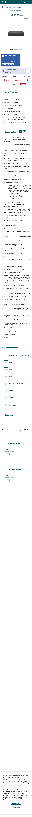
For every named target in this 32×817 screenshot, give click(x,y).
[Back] (26, 445)
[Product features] (20, 131)
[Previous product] (2, 33)
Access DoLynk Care (7, 64)
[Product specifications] (24, 131)
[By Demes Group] (7, 2)
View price (8, 456)
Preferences (16, 811)
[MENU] (29, 2)
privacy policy (12, 785)
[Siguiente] (29, 445)
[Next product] (30, 33)
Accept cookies (16, 803)
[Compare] (14, 459)
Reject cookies (16, 807)
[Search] (25, 2)
